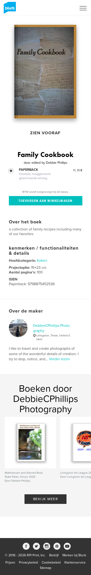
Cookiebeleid (51, 562)
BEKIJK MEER (45, 499)
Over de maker (26, 311)
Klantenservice (75, 562)
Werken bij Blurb (74, 555)
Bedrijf (54, 555)
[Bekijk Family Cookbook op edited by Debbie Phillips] (45, 71)
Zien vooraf (45, 132)
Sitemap (45, 568)
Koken (42, 260)
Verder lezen (59, 359)
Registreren (62, 8)
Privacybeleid (28, 562)
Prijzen (10, 562)
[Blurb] (9, 10)
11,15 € (77, 170)
